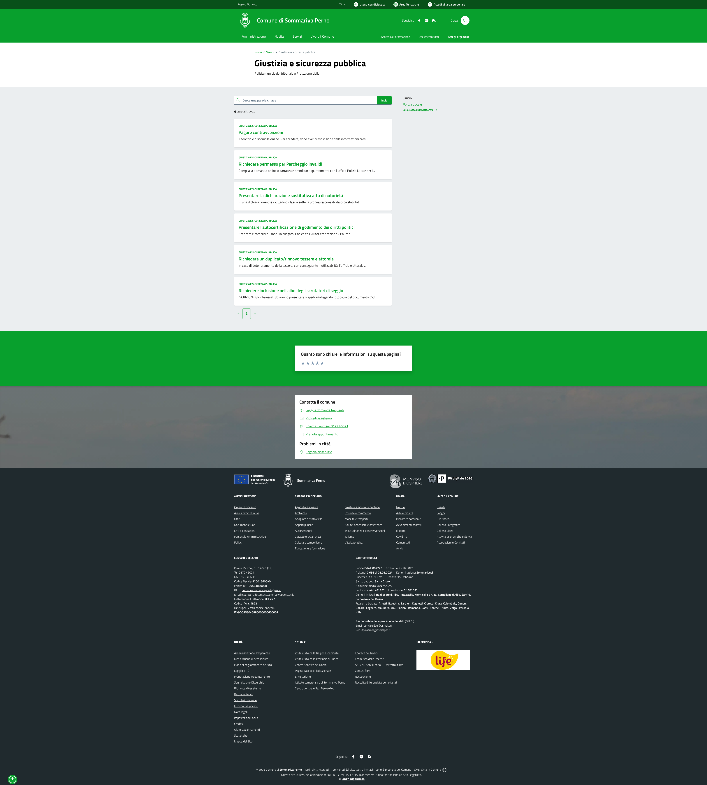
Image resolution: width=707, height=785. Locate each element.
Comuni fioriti (363, 670)
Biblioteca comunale (408, 519)
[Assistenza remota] (444, 769)
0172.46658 (247, 577)
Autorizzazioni (303, 530)
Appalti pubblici (304, 525)
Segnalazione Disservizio (249, 682)
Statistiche (240, 735)
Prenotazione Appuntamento (252, 676)
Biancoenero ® (368, 774)
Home (258, 52)
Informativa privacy (246, 706)
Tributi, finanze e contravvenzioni (365, 530)
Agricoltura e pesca (306, 507)
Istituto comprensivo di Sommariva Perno (320, 682)
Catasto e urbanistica (308, 536)
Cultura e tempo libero (308, 542)
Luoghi (441, 513)
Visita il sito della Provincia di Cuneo (316, 659)
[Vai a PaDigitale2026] (450, 478)
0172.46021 (246, 572)
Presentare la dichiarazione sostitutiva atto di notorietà (291, 195)
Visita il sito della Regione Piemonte (317, 653)
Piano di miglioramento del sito (253, 665)
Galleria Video (445, 530)
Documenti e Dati (244, 525)
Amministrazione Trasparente (252, 653)
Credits (238, 723)
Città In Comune (431, 769)
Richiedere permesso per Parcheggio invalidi (280, 164)
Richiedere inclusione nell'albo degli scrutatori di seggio (291, 290)
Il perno (400, 530)
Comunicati (403, 542)
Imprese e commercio (358, 513)
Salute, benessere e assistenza (363, 525)
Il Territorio (443, 519)
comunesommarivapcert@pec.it (261, 590)
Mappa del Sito (243, 741)
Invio (384, 100)
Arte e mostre (404, 513)
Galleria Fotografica (448, 525)
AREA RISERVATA (353, 779)
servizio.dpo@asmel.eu (378, 625)
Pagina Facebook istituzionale (313, 670)
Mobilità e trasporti (356, 519)
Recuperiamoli (363, 676)
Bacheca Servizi (243, 694)
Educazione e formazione (310, 548)
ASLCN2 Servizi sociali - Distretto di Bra (379, 665)
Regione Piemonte (247, 4)
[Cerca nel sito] (465, 20)
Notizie (400, 507)
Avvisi (399, 548)
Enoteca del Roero (366, 653)
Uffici (237, 519)
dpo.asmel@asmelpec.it (376, 630)
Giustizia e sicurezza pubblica (258, 126)
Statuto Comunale (245, 700)
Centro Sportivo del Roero (310, 665)
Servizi (270, 52)
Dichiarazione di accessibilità (251, 659)
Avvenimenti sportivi (408, 525)
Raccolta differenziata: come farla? (376, 682)
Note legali (240, 712)
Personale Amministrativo (250, 536)
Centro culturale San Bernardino (314, 688)
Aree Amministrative (246, 513)
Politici (238, 542)
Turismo (349, 536)
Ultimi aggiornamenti (247, 729)
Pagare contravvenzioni (261, 132)
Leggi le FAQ (241, 670)
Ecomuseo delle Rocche (369, 659)
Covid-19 (401, 536)
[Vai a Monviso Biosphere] (406, 481)
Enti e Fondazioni (244, 530)
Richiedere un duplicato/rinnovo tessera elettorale (286, 258)
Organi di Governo (245, 507)
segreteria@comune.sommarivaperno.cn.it (268, 594)
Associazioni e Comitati (451, 542)
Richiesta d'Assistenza (247, 688)
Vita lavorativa (354, 542)
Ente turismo (303, 676)
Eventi (441, 507)
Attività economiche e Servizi (454, 536)
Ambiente (301, 513)
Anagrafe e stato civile (308, 519)
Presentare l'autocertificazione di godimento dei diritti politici (297, 227)
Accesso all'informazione (395, 37)
